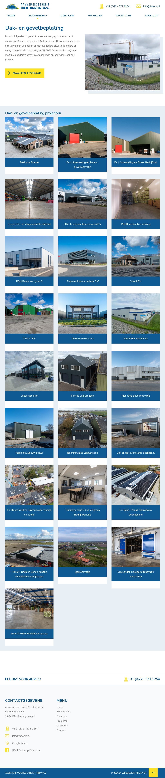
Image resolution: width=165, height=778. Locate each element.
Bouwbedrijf (38, 15)
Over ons (67, 15)
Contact (151, 15)
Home (11, 15)
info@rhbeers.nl (151, 6)
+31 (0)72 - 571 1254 (118, 6)
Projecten (94, 15)
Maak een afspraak (27, 73)
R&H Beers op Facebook (26, 750)
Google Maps (20, 743)
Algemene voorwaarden (20, 772)
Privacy (41, 772)
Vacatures (123, 15)
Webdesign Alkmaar (134, 772)
